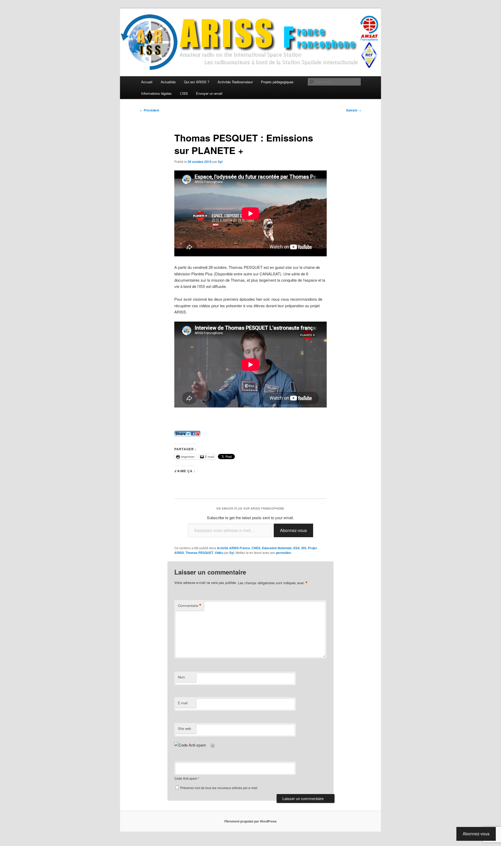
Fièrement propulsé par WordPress (250, 821)
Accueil (146, 81)
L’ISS (184, 93)
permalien (283, 552)
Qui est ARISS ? (196, 81)
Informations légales (156, 93)
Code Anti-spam (185, 778)
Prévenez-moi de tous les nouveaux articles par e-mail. (219, 787)
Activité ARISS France (233, 548)
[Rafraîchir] (213, 745)
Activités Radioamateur (235, 81)
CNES (256, 548)
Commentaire (189, 605)
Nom (181, 677)
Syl (220, 161)
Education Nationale (277, 548)
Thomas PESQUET (199, 552)
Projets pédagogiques (277, 81)
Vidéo (219, 552)
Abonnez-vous (293, 530)
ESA (296, 548)
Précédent (149, 110)
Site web (184, 728)
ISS (303, 548)
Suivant (353, 110)
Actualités (168, 81)
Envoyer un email (209, 93)
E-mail (183, 702)
